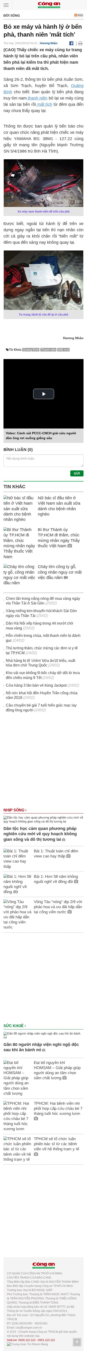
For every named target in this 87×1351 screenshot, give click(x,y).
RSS (80, 15)
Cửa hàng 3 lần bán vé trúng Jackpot (36, 685)
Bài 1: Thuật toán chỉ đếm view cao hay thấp (56, 853)
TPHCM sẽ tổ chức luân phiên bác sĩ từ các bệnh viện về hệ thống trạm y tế (56, 1144)
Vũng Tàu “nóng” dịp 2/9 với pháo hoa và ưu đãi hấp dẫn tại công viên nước (58, 907)
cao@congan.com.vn (29, 1327)
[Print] (80, 43)
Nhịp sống (14, 810)
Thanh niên (48, 349)
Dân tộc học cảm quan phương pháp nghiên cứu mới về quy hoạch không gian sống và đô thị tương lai (40, 834)
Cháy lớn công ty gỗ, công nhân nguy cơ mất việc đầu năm (60, 572)
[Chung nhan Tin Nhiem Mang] (27, 1344)
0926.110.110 (26, 1340)
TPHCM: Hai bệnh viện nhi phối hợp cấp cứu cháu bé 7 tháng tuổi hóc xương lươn (58, 1108)
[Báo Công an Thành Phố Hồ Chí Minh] (49, 4)
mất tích (44, 104)
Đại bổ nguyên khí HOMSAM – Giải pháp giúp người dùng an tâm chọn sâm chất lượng (57, 1070)
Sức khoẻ (14, 1026)
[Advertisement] (43, 762)
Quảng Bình (31, 349)
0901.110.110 (46, 1340)
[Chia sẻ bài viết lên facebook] (71, 43)
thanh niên (37, 98)
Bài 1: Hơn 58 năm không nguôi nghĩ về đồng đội (56, 879)
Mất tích (63, 349)
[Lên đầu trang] (77, 1342)
